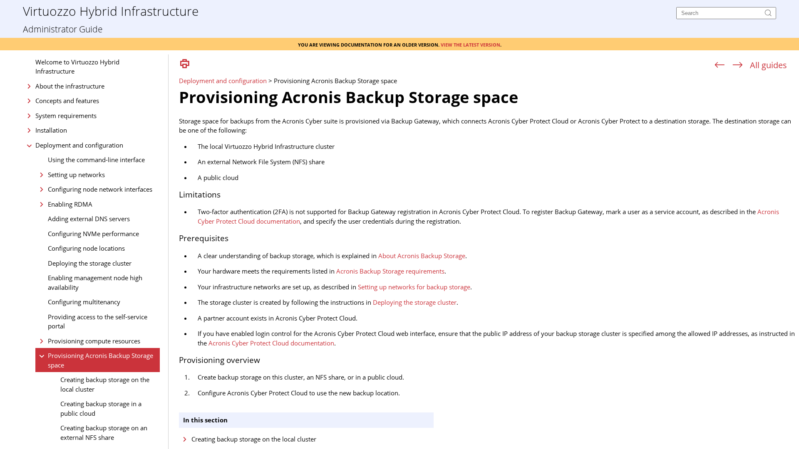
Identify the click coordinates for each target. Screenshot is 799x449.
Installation (51, 130)
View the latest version (470, 44)
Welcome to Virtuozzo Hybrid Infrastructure (77, 67)
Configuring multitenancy (84, 302)
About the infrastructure (69, 86)
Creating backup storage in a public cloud (100, 408)
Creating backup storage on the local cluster (104, 384)
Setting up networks (76, 174)
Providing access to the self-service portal (97, 322)
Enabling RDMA (70, 204)
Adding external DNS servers (89, 219)
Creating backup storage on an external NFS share (103, 433)
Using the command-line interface (96, 159)
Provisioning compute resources (94, 341)
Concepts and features (67, 100)
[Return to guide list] (768, 65)
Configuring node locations (86, 248)
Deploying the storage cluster (90, 263)
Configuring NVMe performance (93, 233)
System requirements (66, 115)
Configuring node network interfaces (100, 189)
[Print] (185, 64)
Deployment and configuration (79, 145)
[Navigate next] (738, 65)
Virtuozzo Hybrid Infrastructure (111, 10)
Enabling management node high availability (95, 282)
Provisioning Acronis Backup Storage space (100, 360)
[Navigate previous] (720, 65)
